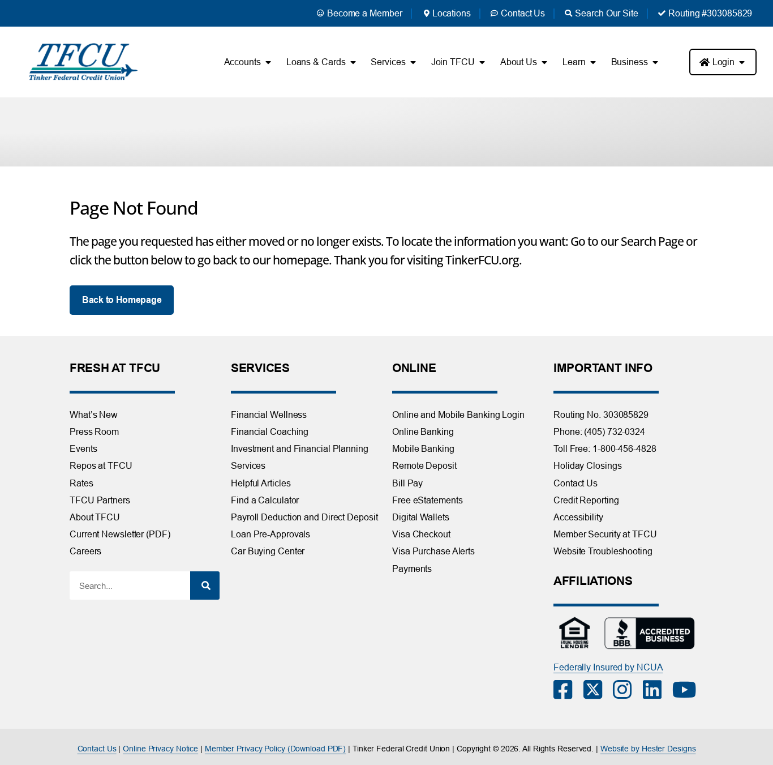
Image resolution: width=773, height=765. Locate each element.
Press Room (94, 431)
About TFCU (95, 517)
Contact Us (575, 483)
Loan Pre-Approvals (270, 534)
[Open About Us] (544, 62)
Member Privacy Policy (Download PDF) (275, 748)
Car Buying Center (267, 551)
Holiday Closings (587, 465)
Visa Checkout (421, 534)
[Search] (205, 585)
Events (83, 448)
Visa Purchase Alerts (433, 551)
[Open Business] (655, 62)
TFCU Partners (100, 500)
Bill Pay (407, 483)
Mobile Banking (423, 448)
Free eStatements (427, 500)
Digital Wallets (420, 517)
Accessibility (578, 517)
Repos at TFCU (101, 465)
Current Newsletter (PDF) (120, 534)
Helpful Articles (260, 483)
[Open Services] (413, 62)
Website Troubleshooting (602, 551)
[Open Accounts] (268, 62)
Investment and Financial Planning (299, 448)
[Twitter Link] (598, 689)
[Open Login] (741, 62)
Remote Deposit (424, 465)
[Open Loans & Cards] (352, 62)
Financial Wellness (269, 414)
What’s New (94, 414)
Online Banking (423, 431)
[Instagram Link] (628, 689)
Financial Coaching (269, 431)
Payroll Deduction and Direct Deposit (304, 517)
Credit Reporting (586, 500)
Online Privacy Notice (160, 748)
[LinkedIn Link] (658, 689)
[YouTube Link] (687, 689)
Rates (81, 483)
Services (248, 465)
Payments (412, 568)
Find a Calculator (265, 500)
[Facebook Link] (568, 689)
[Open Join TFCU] (482, 62)
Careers (85, 551)
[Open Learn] (593, 62)
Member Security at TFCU (605, 534)
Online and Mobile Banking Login (458, 414)
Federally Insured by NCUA (608, 667)
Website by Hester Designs (648, 748)
